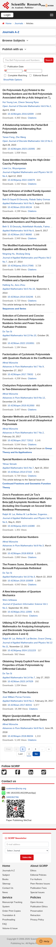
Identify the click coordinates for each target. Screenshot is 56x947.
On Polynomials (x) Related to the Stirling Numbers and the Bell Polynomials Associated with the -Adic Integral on (27, 94)
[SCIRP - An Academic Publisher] (21, 5)
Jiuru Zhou (20, 285)
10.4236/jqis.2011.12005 (20, 612)
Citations (32, 118)
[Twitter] (4, 772)
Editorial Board (40, 75)
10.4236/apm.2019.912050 (21, 405)
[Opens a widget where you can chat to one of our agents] (44, 941)
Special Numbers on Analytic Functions (25, 459)
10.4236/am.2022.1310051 (21, 343)
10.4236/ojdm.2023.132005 (21, 149)
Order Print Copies (11, 911)
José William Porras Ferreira (16, 697)
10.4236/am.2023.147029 (20, 681)
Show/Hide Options (12, 79)
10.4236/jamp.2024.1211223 (22, 650)
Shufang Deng (23, 254)
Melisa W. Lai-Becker (26, 514)
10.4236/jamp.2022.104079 (21, 180)
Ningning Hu (8, 254)
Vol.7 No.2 (39, 432)
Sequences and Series (14, 308)
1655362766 (12, 797)
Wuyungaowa (19, 168)
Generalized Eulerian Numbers (20, 537)
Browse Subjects (14, 40)
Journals (19, 23)
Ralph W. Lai (8, 514)
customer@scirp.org (16, 788)
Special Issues (37, 892)
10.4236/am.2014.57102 (20, 472)
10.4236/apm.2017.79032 (20, 374)
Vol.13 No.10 (30, 335)
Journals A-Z (8, 870)
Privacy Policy (37, 919)
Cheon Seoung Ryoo (28, 102)
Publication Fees (38, 888)
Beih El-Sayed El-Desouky (15, 199)
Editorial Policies (38, 875)
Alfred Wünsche (10, 362)
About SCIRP (39, 865)
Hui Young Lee (9, 102)
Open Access (36, 902)
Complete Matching (17, 75)
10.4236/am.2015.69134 (20, 207)
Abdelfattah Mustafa (32, 226)
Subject (6, 875)
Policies (35, 897)
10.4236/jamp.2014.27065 (21, 265)
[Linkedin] (30, 772)
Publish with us (13, 49)
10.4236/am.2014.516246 (20, 297)
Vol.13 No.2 (46, 141)
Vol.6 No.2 (46, 106)
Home (9, 23)
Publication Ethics (39, 906)
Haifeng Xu (7, 285)
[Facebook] (17, 772)
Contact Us (7, 888)
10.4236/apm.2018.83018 (20, 553)
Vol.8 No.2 (29, 701)
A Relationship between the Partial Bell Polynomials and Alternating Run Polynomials (25, 129)
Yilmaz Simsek (9, 464)
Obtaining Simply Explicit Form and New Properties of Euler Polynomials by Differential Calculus (26, 665)
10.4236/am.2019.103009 (20, 580)
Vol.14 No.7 (29, 677)
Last (20, 754)
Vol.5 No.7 (29, 468)
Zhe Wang (21, 137)
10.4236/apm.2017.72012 (20, 440)
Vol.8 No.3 (39, 545)
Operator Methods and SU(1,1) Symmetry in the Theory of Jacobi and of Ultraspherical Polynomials (28, 420)
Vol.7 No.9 (39, 366)
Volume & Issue (10, 928)
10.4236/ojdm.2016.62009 (21, 114)
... (42, 749)
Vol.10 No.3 (29, 576)
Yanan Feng (8, 137)
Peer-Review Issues (40, 883)
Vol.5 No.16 (29, 289)
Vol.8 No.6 (29, 230)
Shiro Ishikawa (9, 600)
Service (7, 897)
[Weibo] (43, 772)
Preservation (36, 911)
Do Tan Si (7, 331)
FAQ (4, 924)
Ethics (33, 870)
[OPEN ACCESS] (47, 5)
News (5, 892)
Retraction (35, 915)
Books (5, 879)
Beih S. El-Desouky (11, 226)
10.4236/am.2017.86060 (20, 234)
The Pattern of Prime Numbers (20, 692)
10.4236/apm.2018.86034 (20, 736)
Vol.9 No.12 (39, 397)
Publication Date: (15, 66)
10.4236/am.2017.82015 (20, 705)
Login (7, 15)
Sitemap (6, 883)
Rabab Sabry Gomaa (39, 199)
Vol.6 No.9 (29, 203)
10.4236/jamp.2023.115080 (21, 526)
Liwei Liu (6, 168)
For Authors (36, 879)
